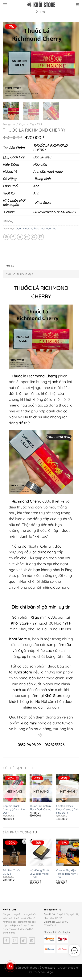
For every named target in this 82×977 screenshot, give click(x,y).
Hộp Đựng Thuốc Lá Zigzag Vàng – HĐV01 (40, 873)
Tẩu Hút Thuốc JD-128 (12, 872)
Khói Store (42, 202)
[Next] (72, 60)
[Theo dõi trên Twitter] (23, 940)
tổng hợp (33, 228)
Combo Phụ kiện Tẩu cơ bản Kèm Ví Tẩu (67, 873)
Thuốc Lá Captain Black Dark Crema (40, 807)
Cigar (22, 124)
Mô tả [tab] (10, 265)
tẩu (68, 644)
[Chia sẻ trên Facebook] (13, 237)
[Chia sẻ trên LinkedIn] (41, 237)
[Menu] (5, 4)
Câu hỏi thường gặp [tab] (19, 274)
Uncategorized (48, 228)
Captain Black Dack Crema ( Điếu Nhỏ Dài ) (67, 809)
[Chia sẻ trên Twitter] (20, 237)
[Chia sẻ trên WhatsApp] (6, 237)
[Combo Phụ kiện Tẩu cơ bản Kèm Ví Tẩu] (67, 852)
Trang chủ (9, 124)
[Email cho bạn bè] (27, 237)
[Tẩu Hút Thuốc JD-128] (14, 852)
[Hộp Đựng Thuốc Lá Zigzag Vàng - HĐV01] (41, 852)
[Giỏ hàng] (77, 4)
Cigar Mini (36, 124)
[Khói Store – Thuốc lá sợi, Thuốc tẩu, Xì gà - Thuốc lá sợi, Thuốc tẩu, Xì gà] (41, 4)
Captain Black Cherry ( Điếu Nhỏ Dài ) (14, 809)
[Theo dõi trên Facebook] (6, 940)
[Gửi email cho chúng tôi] (32, 940)
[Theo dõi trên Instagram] (15, 940)
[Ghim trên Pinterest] (34, 237)
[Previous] (9, 60)
